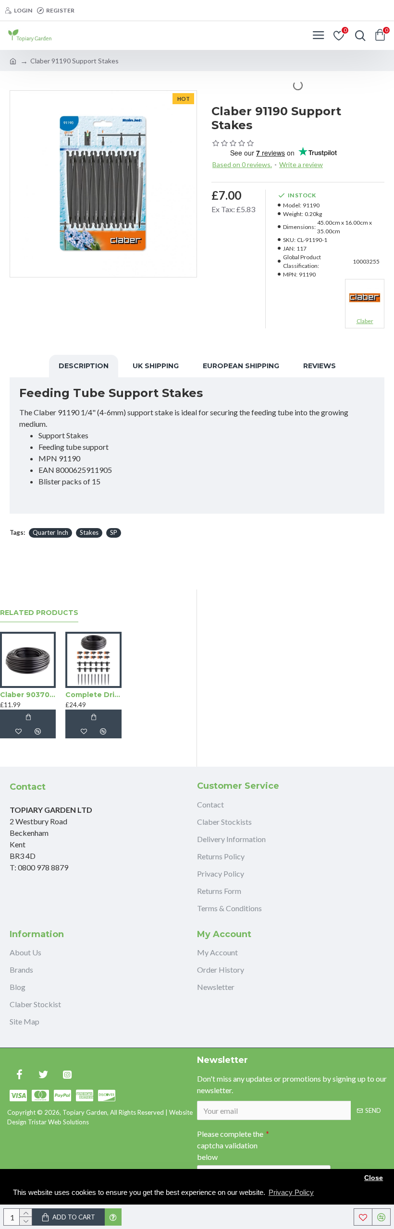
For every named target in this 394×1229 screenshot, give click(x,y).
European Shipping (241, 365)
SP (113, 532)
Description (84, 365)
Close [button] (373, 1177)
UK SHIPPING (156, 365)
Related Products (39, 613)
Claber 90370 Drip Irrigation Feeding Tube (28, 694)
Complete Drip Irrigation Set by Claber (93, 694)
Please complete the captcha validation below (230, 1145)
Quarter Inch (50, 532)
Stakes (89, 532)
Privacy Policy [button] (291, 1192)
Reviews (319, 365)
